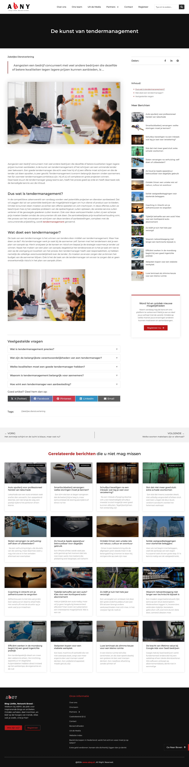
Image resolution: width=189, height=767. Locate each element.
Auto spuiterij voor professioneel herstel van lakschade (25, 488)
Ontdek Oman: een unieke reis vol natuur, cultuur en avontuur (116, 542)
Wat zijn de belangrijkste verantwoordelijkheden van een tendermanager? (64, 357)
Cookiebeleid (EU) (77, 716)
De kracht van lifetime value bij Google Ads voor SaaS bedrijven (162, 646)
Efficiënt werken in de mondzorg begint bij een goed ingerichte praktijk (161, 253)
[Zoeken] (181, 7)
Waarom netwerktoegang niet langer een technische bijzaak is (162, 593)
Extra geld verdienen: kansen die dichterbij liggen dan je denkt (97, 747)
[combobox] (167, 7)
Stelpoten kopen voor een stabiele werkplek (67, 646)
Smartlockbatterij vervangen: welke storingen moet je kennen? (71, 488)
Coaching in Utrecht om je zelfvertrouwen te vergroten (22, 593)
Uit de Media (94, 7)
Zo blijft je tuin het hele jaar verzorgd (114, 593)
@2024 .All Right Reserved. (95, 762)
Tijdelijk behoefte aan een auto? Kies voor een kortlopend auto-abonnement (163, 219)
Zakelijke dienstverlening (21, 56)
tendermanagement (53, 221)
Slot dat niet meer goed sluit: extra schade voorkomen (161, 488)
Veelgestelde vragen (144, 96)
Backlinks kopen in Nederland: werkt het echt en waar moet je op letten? (98, 741)
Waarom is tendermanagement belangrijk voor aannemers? (64, 375)
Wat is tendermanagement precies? (64, 349)
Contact (128, 7)
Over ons (61, 7)
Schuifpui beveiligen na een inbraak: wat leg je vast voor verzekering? (114, 490)
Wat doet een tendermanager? (149, 93)
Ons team (77, 7)
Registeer (143, 7)
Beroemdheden (76, 726)
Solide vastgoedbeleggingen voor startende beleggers (161, 542)
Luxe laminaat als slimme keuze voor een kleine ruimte (117, 646)
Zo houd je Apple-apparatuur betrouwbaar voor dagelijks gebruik (69, 543)
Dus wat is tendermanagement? (150, 89)
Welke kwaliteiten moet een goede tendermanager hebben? (64, 366)
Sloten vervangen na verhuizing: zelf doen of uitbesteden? (24, 542)
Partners (110, 7)
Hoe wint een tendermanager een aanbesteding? (64, 384)
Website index (75, 735)
